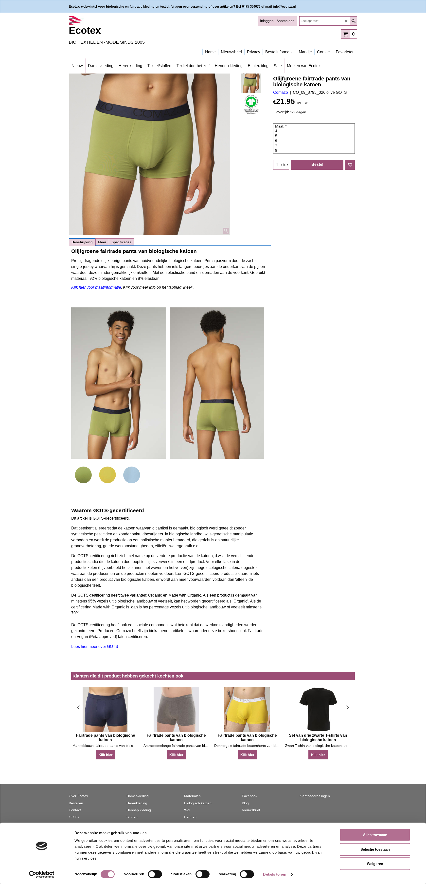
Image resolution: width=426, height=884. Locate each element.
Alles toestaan (375, 835)
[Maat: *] (315, 126)
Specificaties (121, 242)
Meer (102, 242)
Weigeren (375, 864)
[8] (315, 150)
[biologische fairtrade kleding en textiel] (112, 20)
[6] (315, 140)
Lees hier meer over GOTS (94, 646)
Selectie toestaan (375, 849)
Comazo (280, 92)
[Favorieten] (350, 164)
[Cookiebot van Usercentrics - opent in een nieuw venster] (41, 874)
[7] (315, 145)
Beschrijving (82, 242)
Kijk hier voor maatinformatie (96, 287)
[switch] (155, 874)
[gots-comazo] (251, 104)
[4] (315, 131)
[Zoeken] (353, 21)
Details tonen (274, 874)
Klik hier (105, 755)
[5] (315, 136)
